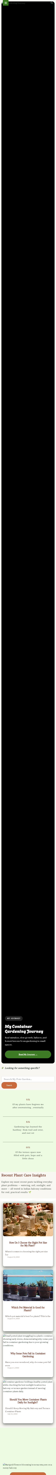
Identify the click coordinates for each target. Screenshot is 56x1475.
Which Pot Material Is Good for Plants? (28, 1309)
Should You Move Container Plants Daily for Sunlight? (28, 1401)
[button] (52, 3)
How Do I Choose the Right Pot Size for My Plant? (28, 1244)
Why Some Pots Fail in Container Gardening (28, 1355)
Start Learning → (28, 1054)
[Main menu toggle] (5, 3)
